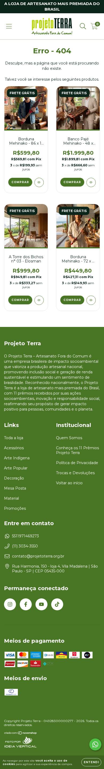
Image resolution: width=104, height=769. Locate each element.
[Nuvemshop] (20, 734)
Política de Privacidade (77, 462)
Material (11, 498)
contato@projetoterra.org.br (38, 556)
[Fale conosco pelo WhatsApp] (95, 744)
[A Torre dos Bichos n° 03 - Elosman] (39, 300)
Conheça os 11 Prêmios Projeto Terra (77, 450)
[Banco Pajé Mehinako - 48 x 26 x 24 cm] (91, 182)
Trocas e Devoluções (75, 472)
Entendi (91, 762)
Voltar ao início (69, 483)
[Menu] (9, 26)
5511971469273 (25, 536)
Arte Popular (15, 468)
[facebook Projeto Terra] (26, 604)
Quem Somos (69, 437)
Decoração (14, 478)
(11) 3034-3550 (25, 546)
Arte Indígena (17, 458)
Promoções (15, 508)
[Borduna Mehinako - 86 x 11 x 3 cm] (39, 182)
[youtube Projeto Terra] (41, 604)
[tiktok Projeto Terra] (57, 604)
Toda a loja (13, 437)
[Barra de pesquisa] (83, 26)
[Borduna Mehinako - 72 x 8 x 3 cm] (91, 300)
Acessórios (14, 448)
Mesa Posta (15, 488)
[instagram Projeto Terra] (10, 604)
